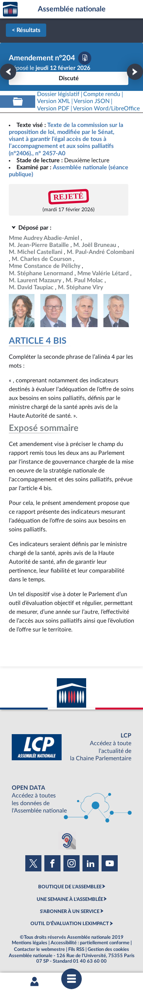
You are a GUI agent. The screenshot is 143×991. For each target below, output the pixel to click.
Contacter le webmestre (39, 949)
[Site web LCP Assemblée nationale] (71, 747)
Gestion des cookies (108, 949)
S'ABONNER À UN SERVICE (69, 911)
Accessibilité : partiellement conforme (90, 943)
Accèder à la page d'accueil (10, 9)
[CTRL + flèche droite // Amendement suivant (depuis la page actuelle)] (135, 72)
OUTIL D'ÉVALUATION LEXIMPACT (69, 923)
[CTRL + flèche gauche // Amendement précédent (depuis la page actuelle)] (8, 72)
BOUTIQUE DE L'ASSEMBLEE (70, 887)
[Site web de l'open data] (71, 799)
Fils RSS (76, 949)
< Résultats (26, 30)
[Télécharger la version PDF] (84, 58)
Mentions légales (29, 943)
